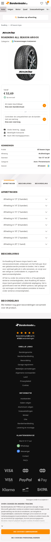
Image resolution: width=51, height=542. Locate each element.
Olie (25, 419)
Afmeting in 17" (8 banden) (16, 225)
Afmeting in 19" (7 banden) (16, 237)
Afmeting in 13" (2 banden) (16, 199)
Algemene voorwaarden (25, 373)
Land (25, 377)
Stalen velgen (25, 403)
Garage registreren (25, 364)
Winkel (25, 415)
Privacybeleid (25, 381)
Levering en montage (25, 427)
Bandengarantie (25, 352)
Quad (25, 9)
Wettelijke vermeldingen (25, 368)
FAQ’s (25, 460)
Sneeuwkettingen (37, 9)
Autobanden (26, 398)
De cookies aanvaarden (25, 532)
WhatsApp (25, 446)
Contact (25, 456)
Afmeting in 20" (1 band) (14, 244)
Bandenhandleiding (26, 356)
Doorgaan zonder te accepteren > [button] (37, 500)
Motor (18, 9)
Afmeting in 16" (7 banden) (16, 218)
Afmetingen (9, 183)
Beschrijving (25, 183)
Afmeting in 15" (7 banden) (16, 212)
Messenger (25, 451)
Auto (3, 9)
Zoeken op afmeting (26, 17)
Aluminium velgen (25, 407)
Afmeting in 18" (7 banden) (16, 231)
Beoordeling (41, 183)
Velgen (10, 9)
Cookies (25, 385)
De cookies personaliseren (25, 538)
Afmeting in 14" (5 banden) (16, 205)
